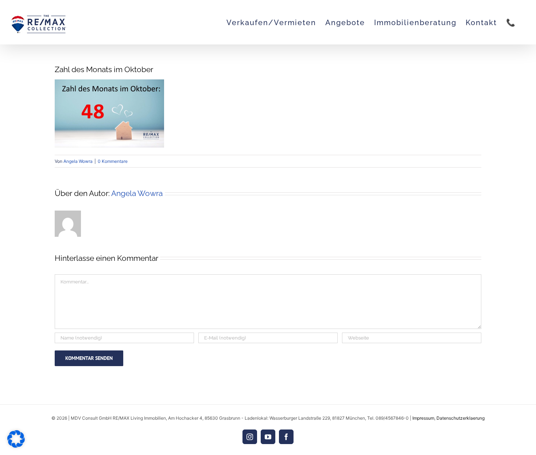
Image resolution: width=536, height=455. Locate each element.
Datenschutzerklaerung (460, 418)
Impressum (423, 418)
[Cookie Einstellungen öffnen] (16, 446)
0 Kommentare (113, 161)
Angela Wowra (78, 161)
